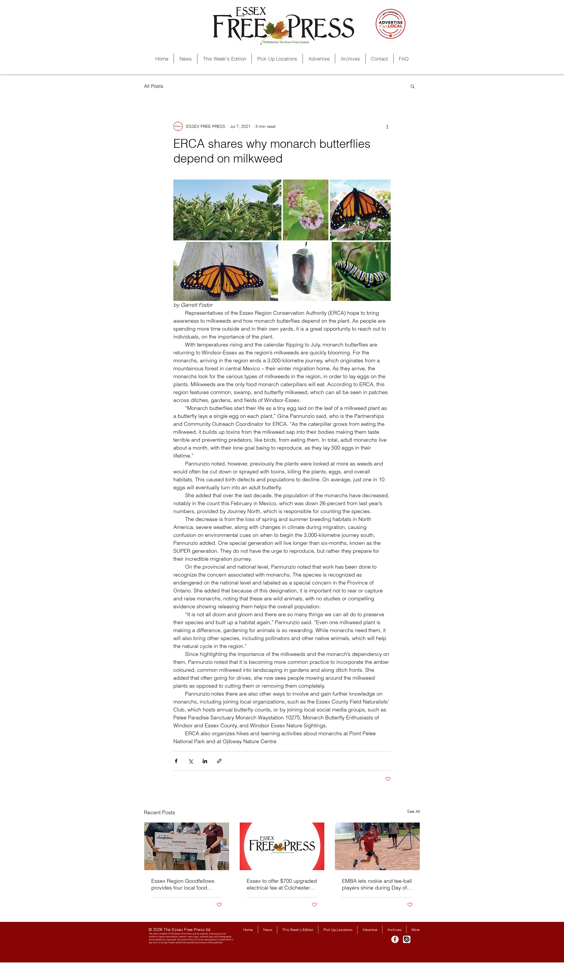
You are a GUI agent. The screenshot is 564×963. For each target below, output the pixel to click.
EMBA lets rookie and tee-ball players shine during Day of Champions (377, 884)
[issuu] (406, 939)
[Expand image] (227, 210)
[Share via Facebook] (176, 761)
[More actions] (387, 126)
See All (413, 811)
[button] (412, 86)
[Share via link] (219, 761)
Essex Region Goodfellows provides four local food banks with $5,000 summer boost (183, 884)
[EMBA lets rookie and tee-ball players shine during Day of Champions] (377, 846)
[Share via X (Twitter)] (190, 761)
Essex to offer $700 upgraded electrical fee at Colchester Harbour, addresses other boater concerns (282, 884)
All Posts (153, 86)
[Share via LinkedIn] (205, 761)
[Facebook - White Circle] (395, 939)
